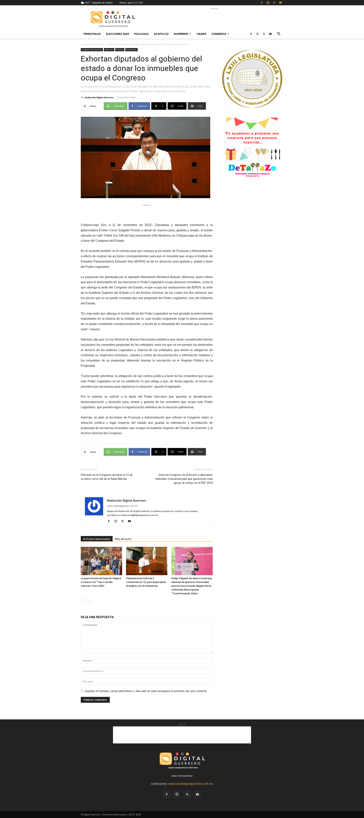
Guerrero (181, 34)
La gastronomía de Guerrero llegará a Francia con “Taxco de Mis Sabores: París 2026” (101, 582)
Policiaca (141, 34)
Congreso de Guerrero (93, 44)
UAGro (201, 34)
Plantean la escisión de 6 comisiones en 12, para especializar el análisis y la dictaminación (146, 582)
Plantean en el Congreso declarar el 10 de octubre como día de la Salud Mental (107, 477)
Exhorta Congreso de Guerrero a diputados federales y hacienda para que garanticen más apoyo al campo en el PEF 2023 (184, 479)
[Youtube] (280, 2)
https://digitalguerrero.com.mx (122, 506)
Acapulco (161, 34)
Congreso (219, 34)
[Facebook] (261, 2)
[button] (278, 34)
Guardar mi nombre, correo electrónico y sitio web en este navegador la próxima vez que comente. (146, 691)
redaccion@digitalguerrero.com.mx (190, 783)
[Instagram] (268, 2)
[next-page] (89, 601)
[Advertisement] (214, 19)
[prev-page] (83, 601)
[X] (274, 2)
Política (119, 49)
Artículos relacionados (96, 539)
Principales (92, 34)
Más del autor (123, 539)
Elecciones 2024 (117, 34)
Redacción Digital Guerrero (99, 97)
